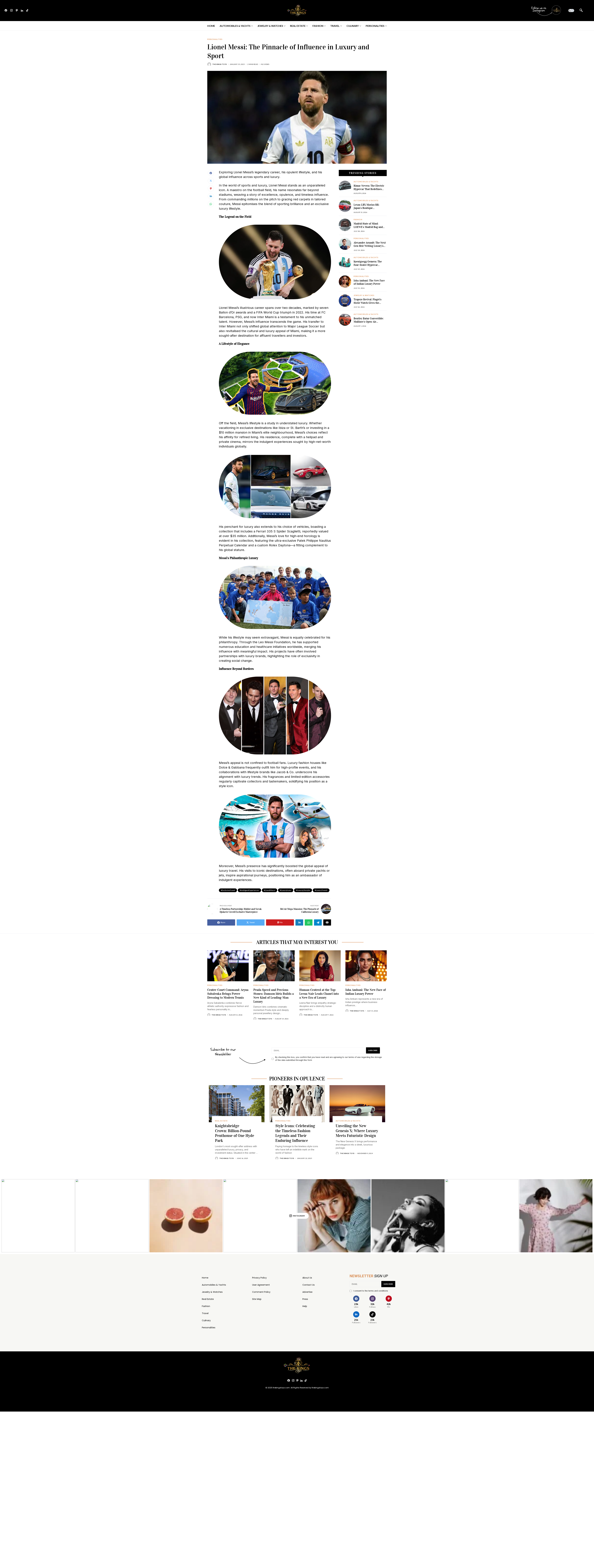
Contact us (308, 1284)
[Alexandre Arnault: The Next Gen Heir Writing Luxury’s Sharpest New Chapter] (345, 244)
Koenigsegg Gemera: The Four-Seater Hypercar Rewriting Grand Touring (368, 265)
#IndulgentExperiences (249, 890)
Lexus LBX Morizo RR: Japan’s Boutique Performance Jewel (366, 208)
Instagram (299, 1216)
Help (304, 1306)
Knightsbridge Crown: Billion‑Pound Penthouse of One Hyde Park (234, 1133)
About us (307, 1277)
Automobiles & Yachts (214, 1284)
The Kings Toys (219, 64)
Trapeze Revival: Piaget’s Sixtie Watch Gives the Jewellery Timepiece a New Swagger (369, 304)
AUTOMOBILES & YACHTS (366, 182)
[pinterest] (17, 10)
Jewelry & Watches (212, 1292)
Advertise (307, 1292)
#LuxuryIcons (285, 890)
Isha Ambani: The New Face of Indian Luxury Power (369, 282)
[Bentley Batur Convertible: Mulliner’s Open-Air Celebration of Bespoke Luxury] (345, 319)
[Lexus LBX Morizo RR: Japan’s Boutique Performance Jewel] (345, 206)
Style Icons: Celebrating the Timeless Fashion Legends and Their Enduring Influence (295, 1133)
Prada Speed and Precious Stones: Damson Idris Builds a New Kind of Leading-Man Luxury (273, 995)
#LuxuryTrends (321, 890)
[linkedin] (22, 10)
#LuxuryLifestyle (303, 890)
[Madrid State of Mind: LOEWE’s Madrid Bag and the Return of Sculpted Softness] (345, 225)
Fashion (206, 1306)
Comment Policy (261, 1292)
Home (205, 1277)
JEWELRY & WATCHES (364, 295)
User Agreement (261, 1284)
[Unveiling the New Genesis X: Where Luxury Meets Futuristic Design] (357, 1103)
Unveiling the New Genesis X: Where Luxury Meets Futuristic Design (357, 1130)
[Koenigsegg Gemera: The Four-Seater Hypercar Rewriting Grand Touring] (345, 263)
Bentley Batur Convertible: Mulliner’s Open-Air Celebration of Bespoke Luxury (369, 323)
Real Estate (208, 1299)
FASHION (358, 219)
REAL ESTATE (221, 1121)
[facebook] (6, 10)
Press (305, 1299)
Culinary (206, 1320)
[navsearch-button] (581, 10)
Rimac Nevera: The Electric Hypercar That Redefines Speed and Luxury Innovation (369, 190)
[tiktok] (27, 10)
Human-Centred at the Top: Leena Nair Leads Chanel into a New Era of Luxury (319, 994)
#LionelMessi (269, 890)
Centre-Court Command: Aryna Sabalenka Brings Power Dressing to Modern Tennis (227, 994)
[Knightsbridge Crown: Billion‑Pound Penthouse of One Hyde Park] (237, 1103)
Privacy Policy (259, 1277)
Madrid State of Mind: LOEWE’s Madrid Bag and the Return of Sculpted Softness (368, 228)
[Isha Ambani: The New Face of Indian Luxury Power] (345, 281)
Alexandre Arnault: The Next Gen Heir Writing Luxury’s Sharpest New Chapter (370, 246)
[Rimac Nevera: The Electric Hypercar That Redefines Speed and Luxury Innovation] (345, 187)
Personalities (208, 1327)
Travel (205, 1313)
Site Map (256, 1299)
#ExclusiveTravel (228, 890)
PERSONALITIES (214, 39)
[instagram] (11, 10)
